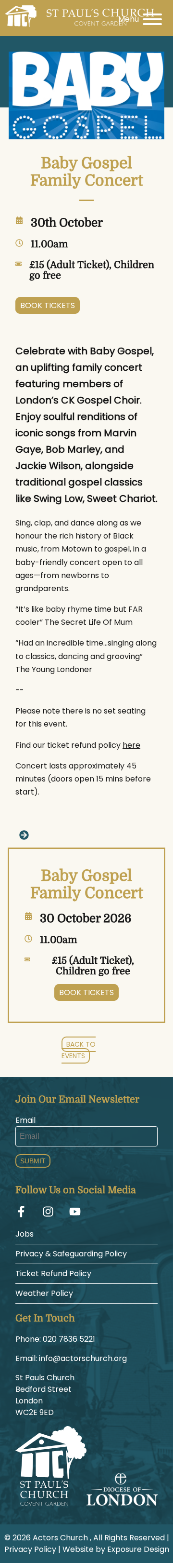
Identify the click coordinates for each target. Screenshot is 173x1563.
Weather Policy (44, 1293)
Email (25, 1120)
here (131, 745)
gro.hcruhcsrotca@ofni (83, 1358)
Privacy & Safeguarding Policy (71, 1253)
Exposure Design (138, 1549)
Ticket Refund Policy (53, 1273)
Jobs (24, 1234)
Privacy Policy (30, 1549)
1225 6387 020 (69, 1339)
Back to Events (79, 1050)
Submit (33, 1161)
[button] (86, 834)
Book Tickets (47, 305)
